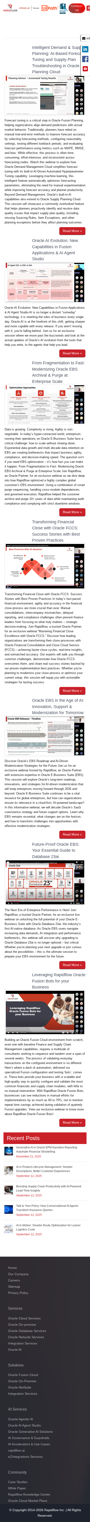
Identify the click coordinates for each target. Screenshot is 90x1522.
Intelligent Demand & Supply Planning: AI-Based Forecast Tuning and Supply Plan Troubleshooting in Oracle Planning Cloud (58, 59)
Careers (14, 1280)
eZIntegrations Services (25, 1456)
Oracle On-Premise (22, 1381)
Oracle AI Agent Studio (24, 1425)
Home (12, 1268)
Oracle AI (14, 1349)
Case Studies (17, 1482)
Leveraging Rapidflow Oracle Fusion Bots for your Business (58, 980)
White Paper (17, 1488)
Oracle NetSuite (19, 1387)
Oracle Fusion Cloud (23, 1375)
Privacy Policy (18, 1293)
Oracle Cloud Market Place (27, 1501)
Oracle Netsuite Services (26, 1337)
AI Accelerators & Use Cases (29, 1444)
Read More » (72, 231)
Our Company (18, 1274)
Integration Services (22, 1343)
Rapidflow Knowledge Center (29, 1494)
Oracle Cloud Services (24, 1318)
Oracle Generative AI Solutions (30, 1431)
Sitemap (14, 1286)
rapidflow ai (16, 1450)
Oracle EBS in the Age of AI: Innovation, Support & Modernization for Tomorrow (58, 706)
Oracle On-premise (22, 1324)
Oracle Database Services (27, 1331)
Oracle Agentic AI (20, 1419)
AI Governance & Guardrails (28, 1438)
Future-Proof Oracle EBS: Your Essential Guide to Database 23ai (55, 850)
